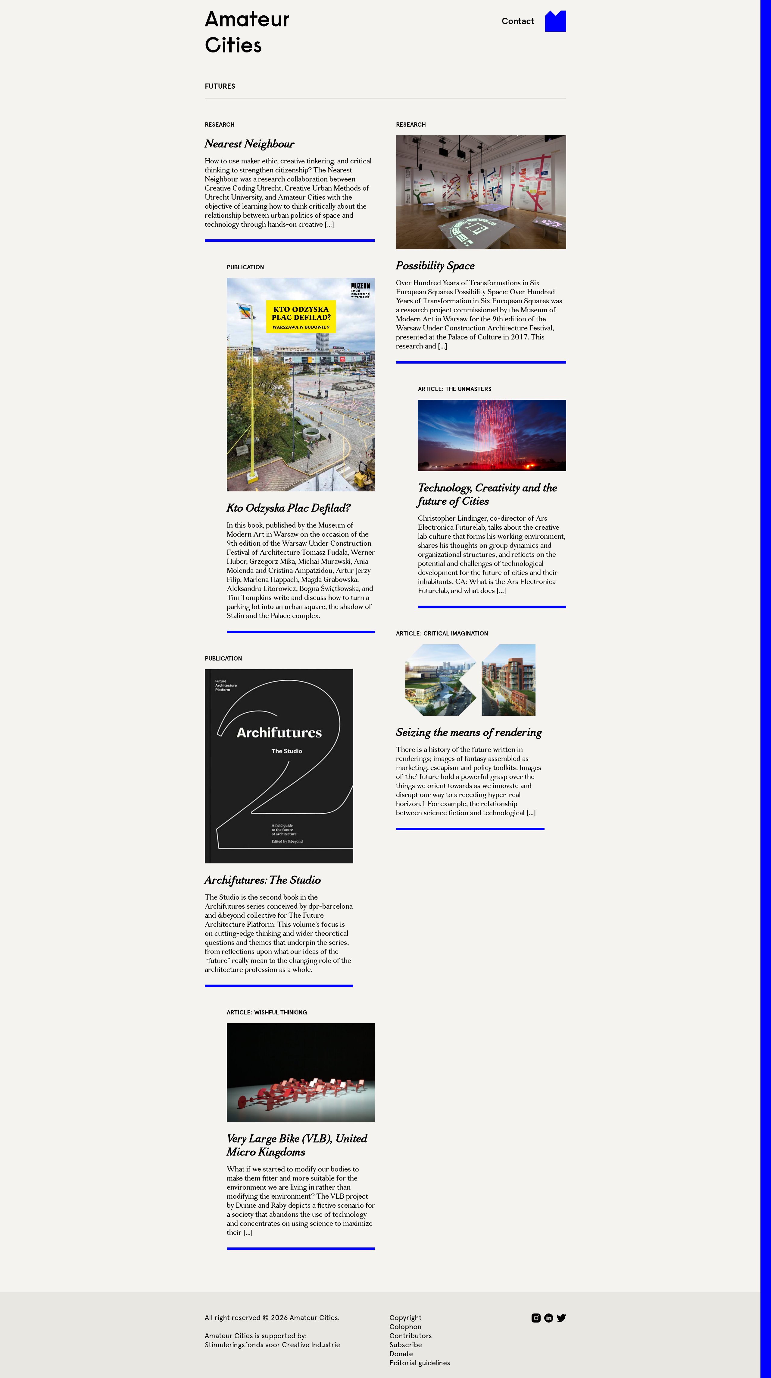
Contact (518, 21)
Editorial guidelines (419, 1362)
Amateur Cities (247, 32)
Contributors (410, 1335)
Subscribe (405, 1344)
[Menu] (555, 21)
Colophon (405, 1326)
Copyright (405, 1317)
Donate (401, 1353)
